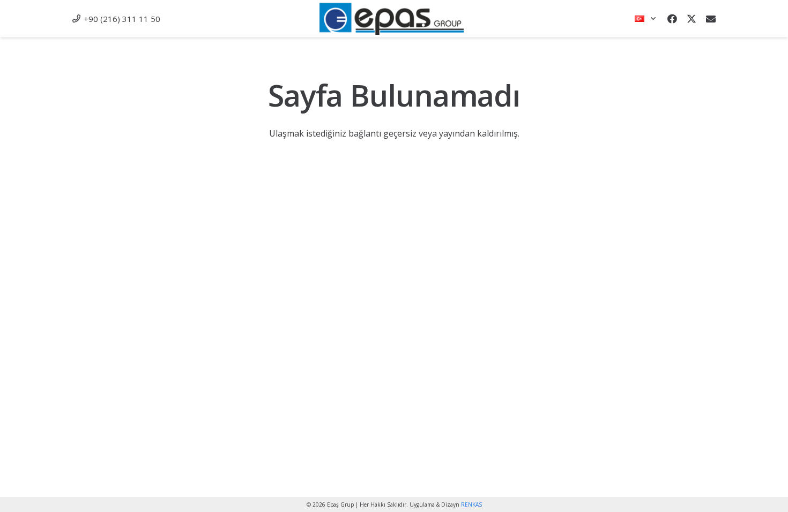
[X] (691, 19)
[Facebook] (672, 19)
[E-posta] (711, 19)
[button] (644, 18)
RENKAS (471, 504)
